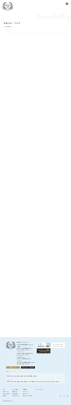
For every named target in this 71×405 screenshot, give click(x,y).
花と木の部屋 (14, 393)
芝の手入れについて (16, 395)
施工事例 (4, 395)
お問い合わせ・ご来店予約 (28, 367)
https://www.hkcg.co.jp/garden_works (14, 317)
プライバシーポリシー (40, 389)
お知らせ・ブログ (26, 393)
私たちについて (5, 391)
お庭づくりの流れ (6, 393)
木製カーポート (15, 391)
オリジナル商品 (15, 389)
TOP (3, 389)
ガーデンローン (25, 391)
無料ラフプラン (13, 367)
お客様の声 (25, 389)
